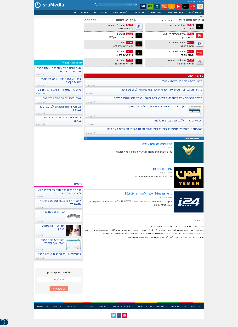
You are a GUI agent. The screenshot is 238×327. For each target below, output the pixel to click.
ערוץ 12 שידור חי (177, 42)
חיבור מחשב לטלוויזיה (177, 306)
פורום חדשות (155, 12)
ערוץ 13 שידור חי (177, 51)
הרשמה (191, 1)
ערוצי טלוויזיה (195, 12)
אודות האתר (195, 306)
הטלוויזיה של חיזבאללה (157, 144)
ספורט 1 (121, 34)
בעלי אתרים (139, 306)
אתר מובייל (103, 306)
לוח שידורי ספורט (120, 12)
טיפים (78, 183)
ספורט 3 (121, 51)
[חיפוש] (96, 4)
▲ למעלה (199, 220)
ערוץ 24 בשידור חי (177, 60)
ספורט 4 (121, 60)
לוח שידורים (139, 12)
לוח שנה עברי (70, 306)
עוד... (80, 262)
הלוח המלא (90, 20)
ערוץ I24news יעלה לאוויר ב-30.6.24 (148, 193)
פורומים (84, 12)
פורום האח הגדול (175, 12)
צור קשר (115, 306)
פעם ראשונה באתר (156, 306)
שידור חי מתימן (162, 169)
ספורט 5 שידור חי (116, 25)
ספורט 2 (121, 42)
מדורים (104, 12)
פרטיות (127, 306)
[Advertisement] (58, 38)
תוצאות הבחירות (87, 306)
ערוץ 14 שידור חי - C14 (174, 34)
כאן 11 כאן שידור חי (176, 25)
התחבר (200, 1)
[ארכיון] (86, 138)
